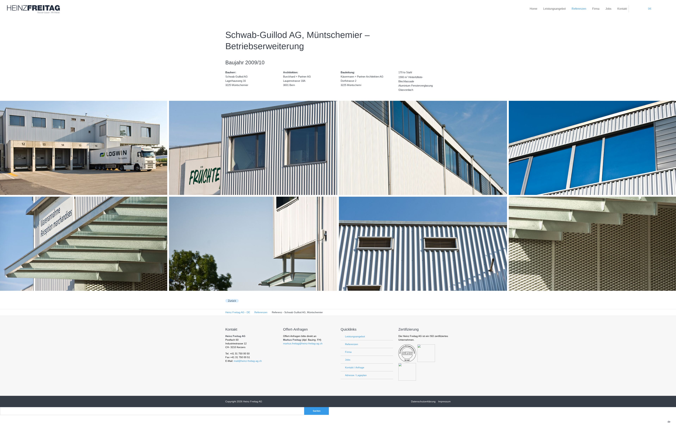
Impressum (444, 401)
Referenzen (351, 344)
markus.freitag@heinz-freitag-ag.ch (303, 343)
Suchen (316, 411)
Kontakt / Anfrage (354, 367)
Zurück (232, 300)
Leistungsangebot (355, 336)
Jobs (347, 359)
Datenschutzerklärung (423, 401)
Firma (348, 352)
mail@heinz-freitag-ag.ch (248, 361)
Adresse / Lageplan (356, 375)
